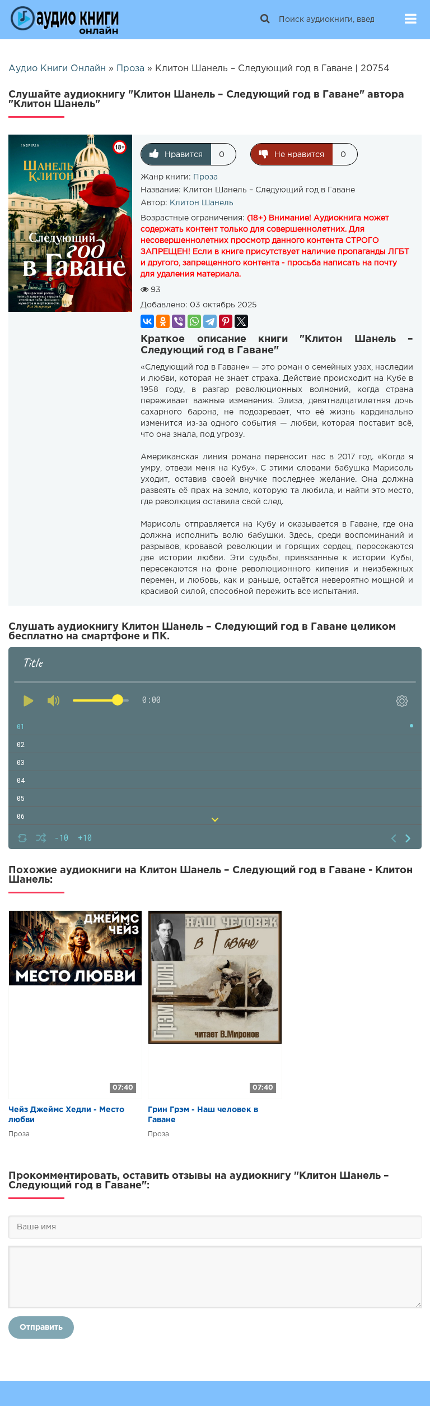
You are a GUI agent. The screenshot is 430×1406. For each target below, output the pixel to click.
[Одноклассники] (163, 321)
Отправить (41, 1327)
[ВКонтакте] (147, 321)
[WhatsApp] (194, 321)
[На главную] (64, 19)
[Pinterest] (225, 321)
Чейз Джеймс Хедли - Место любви (66, 1115)
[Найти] (265, 19)
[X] (241, 321)
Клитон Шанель (201, 203)
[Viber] (178, 321)
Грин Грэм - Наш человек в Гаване (203, 1115)
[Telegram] (210, 321)
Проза (205, 177)
